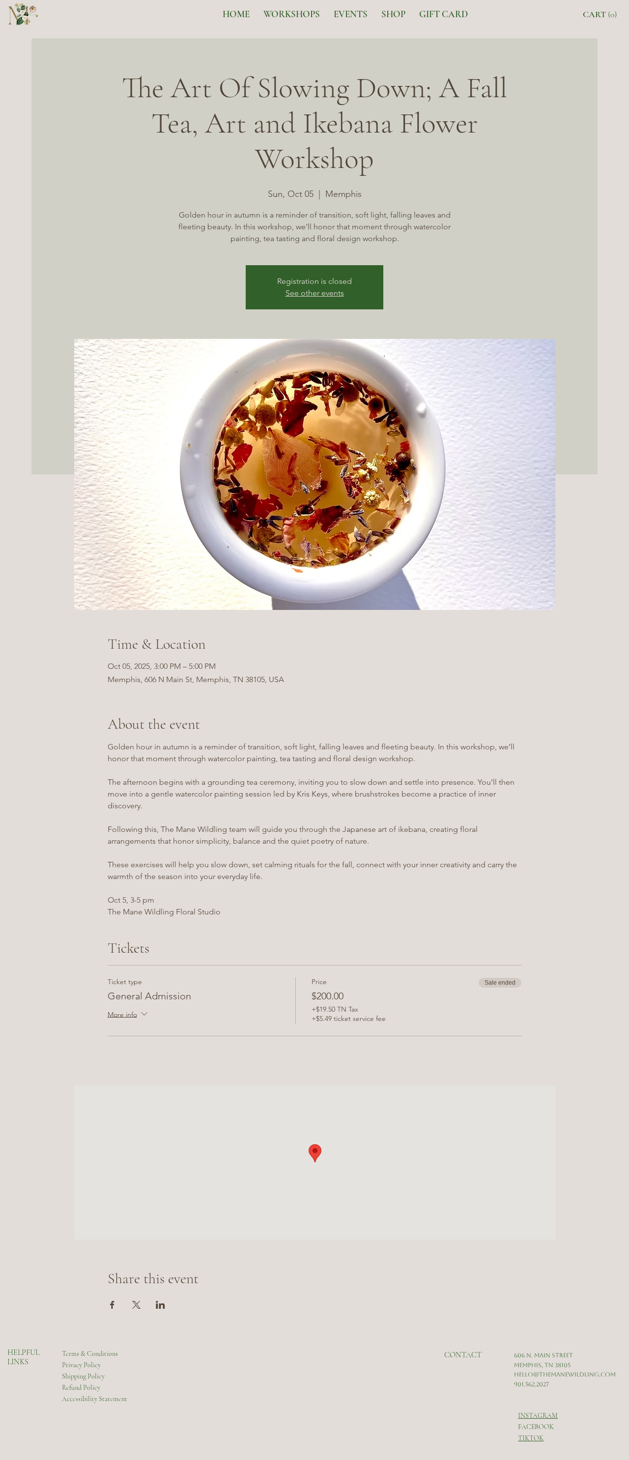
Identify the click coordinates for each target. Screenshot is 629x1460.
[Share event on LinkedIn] (160, 1305)
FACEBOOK (536, 1427)
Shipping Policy (83, 1376)
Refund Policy (81, 1387)
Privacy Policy (81, 1365)
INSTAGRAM (538, 1415)
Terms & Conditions (90, 1354)
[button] (602, 14)
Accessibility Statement (94, 1399)
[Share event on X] (136, 1305)
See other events (315, 293)
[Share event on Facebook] (112, 1305)
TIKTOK (530, 1438)
